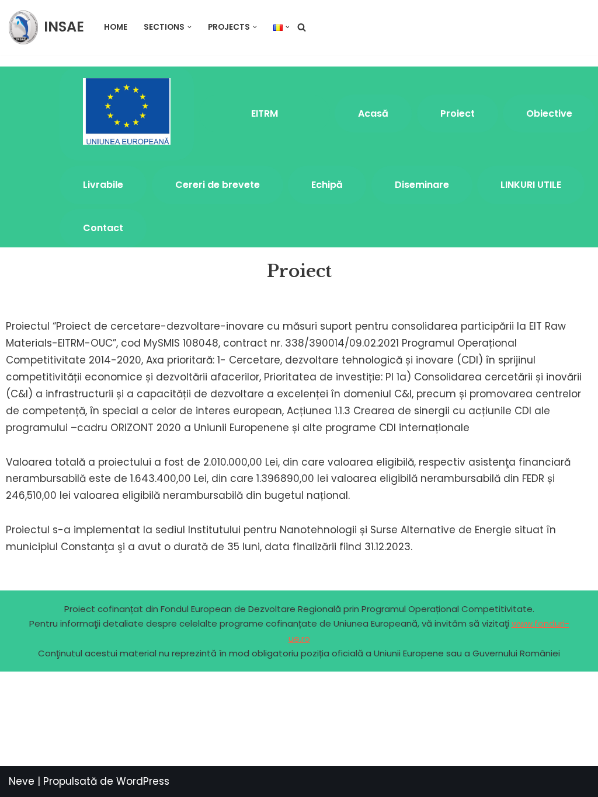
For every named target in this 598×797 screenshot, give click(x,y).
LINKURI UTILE (530, 184)
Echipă (327, 184)
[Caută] (301, 27)
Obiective (549, 113)
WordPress (142, 781)
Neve (21, 781)
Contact (103, 228)
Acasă (373, 113)
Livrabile (103, 184)
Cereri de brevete (217, 184)
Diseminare (422, 184)
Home (115, 27)
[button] (189, 27)
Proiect (457, 113)
